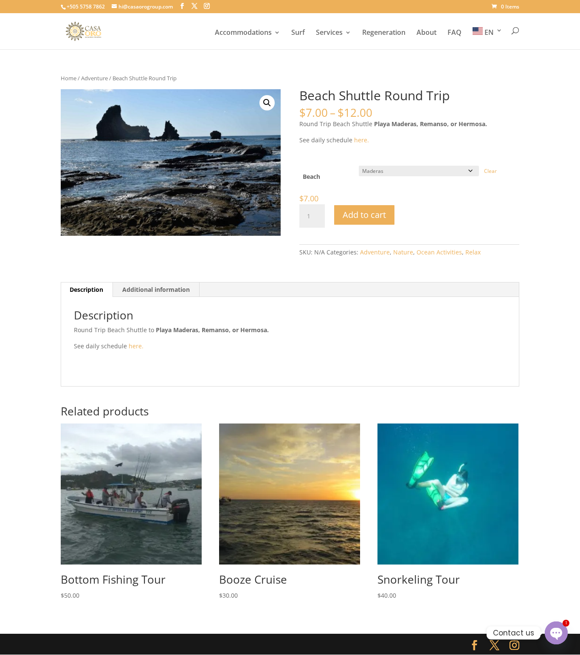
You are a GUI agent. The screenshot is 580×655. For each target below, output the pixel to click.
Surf (298, 33)
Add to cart (364, 214)
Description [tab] (86, 289)
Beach (311, 176)
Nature (403, 252)
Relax (473, 252)
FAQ (455, 33)
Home (68, 78)
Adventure (94, 78)
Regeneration (383, 33)
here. (361, 140)
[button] (267, 102)
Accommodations (243, 33)
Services (329, 33)
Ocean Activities (439, 252)
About (426, 33)
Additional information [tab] (156, 289)
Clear (490, 171)
